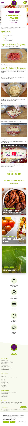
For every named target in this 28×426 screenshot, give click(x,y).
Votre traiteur (4, 365)
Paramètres (21, 421)
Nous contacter (5, 369)
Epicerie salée (4, 382)
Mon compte (4, 396)
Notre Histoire (4, 360)
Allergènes (3, 386)
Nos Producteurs (5, 366)
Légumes (3, 376)
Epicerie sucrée (5, 383)
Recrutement (4, 393)
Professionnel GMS (5, 395)
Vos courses (4, 363)
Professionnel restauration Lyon (8, 392)
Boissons (3, 385)
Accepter (6, 421)
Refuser (12, 421)
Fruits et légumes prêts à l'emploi (9, 378)
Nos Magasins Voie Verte (7, 362)
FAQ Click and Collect (6, 368)
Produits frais (4, 380)
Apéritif (3, 379)
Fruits (2, 375)
